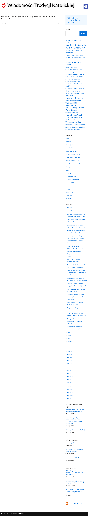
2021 (69, 367)
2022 (69, 364)
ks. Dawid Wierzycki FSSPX (72, 67)
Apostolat (68, 141)
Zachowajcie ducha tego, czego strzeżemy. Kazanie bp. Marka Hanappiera (75, 297)
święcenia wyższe (77, 129)
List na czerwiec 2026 (71, 458)
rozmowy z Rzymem (74, 98)
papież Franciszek (71, 93)
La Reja (79, 88)
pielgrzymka (80, 93)
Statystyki (68, 186)
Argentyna (68, 42)
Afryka (81, 40)
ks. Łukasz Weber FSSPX (71, 88)
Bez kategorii (69, 144)
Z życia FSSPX (69, 195)
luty (69, 348)
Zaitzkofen (68, 127)
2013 (70, 392)
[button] (86, 6)
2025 (69, 354)
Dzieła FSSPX (69, 148)
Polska (67, 95)
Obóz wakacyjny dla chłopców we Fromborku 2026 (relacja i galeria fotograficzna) (74, 491)
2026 (69, 207)
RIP (75, 95)
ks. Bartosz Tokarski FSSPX (72, 60)
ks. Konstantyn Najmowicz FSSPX (73, 76)
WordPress (20, 514)
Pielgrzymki (68, 167)
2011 (69, 398)
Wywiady (67, 189)
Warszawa (78, 124)
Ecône (81, 55)
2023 (69, 360)
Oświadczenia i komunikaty (72, 163)
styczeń (70, 351)
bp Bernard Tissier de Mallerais (73, 51)
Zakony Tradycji (69, 198)
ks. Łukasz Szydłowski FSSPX (73, 85)
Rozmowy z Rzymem (71, 176)
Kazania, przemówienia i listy (73, 154)
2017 (69, 379)
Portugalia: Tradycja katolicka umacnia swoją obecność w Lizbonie (75, 321)
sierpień (70, 211)
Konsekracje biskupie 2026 (72, 157)
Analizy (67, 138)
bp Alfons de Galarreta (75, 45)
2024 (69, 357)
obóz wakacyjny (75, 91)
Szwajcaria (68, 124)
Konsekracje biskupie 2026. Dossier (73, 20)
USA (73, 124)
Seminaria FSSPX (70, 183)
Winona (84, 124)
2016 (69, 383)
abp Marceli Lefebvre (72, 40)
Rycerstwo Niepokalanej (72, 179)
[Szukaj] (58, 24)
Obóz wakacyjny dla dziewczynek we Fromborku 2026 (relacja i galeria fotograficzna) (75, 472)
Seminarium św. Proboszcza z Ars (73, 117)
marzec (70, 345)
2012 (70, 395)
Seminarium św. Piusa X (73, 115)
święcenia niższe (69, 129)
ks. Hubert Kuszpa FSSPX (71, 72)
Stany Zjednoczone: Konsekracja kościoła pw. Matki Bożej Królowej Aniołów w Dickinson (76, 273)
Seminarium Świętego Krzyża (71, 112)
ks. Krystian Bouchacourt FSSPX (72, 79)
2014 (69, 389)
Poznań (72, 95)
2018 (70, 376)
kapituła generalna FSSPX (78, 57)
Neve (3, 514)
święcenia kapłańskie (78, 127)
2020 (69, 370)
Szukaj (67, 30)
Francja (68, 58)
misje (82, 88)
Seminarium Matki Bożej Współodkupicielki (73, 102)
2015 (69, 386)
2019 (69, 373)
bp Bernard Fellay (75, 48)
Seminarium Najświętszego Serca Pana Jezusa (74, 107)
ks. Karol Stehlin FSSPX (74, 74)
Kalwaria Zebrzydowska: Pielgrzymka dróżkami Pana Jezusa (74, 254)
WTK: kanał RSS (75, 503)
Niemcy (67, 91)
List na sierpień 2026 (71, 443)
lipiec (69, 332)
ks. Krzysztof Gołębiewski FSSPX (72, 81)
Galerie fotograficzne (71, 151)
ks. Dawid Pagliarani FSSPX (73, 63)
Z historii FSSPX (69, 192)
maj (69, 338)
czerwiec (70, 335)
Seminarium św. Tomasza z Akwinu (73, 121)
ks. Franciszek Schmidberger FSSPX (73, 69)
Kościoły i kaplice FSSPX (72, 160)
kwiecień (70, 341)
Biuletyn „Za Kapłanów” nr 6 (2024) (75, 430)
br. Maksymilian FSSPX (72, 55)
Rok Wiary (68, 173)
